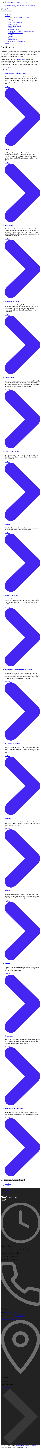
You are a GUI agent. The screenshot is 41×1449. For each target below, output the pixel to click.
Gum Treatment (10, 225)
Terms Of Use (19, 1445)
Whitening (8, 891)
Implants (7, 524)
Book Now (8, 68)
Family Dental (9, 377)
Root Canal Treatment (12, 301)
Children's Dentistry (11, 595)
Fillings (7, 149)
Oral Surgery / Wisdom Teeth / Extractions (18, 669)
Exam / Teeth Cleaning (12, 451)
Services (7, 1190)
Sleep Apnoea (9, 1036)
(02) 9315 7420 (9, 1185)
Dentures (7, 818)
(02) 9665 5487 (20, 1316)
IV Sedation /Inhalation (12, 744)
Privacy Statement (30, 1445)
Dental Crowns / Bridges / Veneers (16, 73)
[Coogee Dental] (6, 9)
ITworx (25, 1447)
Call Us (7, 69)
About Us (7, 1189)
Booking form (21, 59)
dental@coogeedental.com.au (9, 1319)
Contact (7, 1192)
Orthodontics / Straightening (14, 1108)
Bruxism (7, 963)
